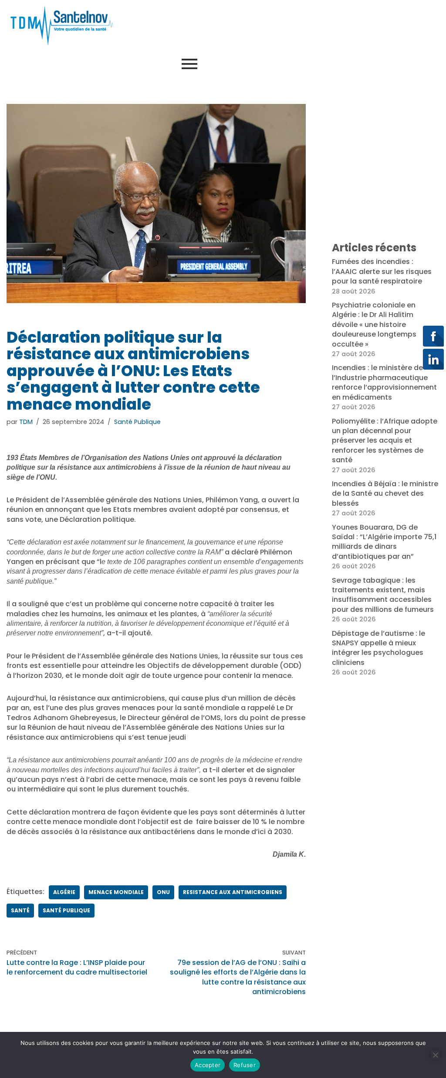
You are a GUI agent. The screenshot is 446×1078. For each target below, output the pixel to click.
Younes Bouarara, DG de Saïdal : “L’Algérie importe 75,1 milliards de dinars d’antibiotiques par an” (384, 541)
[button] (392, 64)
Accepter (207, 1064)
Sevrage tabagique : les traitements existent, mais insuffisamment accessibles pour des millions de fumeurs (383, 594)
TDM (26, 421)
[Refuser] (435, 1055)
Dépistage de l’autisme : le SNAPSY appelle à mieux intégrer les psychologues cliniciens (378, 647)
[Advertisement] (286, 23)
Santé (20, 910)
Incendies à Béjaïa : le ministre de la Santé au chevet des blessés (385, 493)
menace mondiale (116, 892)
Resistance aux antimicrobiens (232, 892)
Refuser (244, 1064)
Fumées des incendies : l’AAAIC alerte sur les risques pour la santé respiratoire (382, 271)
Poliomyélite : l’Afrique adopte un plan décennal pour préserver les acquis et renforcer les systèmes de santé (384, 440)
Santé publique (66, 910)
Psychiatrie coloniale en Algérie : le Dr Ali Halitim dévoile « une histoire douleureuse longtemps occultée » (374, 324)
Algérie (64, 892)
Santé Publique (137, 421)
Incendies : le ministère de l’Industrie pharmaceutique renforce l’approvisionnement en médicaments (384, 382)
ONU (163, 892)
